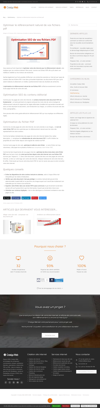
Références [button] (79, 7)
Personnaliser (75, 406)
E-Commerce (74, 90)
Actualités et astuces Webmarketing (32, 33)
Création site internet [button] (46, 7)
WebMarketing (74, 93)
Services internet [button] (61, 7)
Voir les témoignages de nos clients (50, 288)
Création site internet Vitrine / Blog (38, 361)
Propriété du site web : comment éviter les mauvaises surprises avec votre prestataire (81, 66)
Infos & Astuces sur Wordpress (79, 102)
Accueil (33, 7)
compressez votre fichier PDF (43, 147)
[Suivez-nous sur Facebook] (75, 1)
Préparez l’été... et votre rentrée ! (80, 61)
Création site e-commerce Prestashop (36, 372)
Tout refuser (65, 406)
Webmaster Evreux (76, 395)
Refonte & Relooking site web (37, 375)
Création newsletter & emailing (61, 367)
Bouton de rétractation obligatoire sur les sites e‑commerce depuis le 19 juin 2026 (82, 56)
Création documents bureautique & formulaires (62, 372)
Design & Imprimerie (58, 375)
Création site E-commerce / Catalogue (36, 364)
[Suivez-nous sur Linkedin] (80, 1)
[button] (50, 400)
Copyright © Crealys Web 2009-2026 (21, 395)
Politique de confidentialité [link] (89, 406)
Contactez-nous (50, 335)
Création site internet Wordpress (37, 367)
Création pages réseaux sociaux (61, 369)
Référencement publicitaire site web (62, 363)
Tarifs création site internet (36, 381)
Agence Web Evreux (64, 395)
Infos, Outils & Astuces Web (79, 87)
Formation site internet (59, 365)
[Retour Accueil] (11, 7)
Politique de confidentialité (50, 395)
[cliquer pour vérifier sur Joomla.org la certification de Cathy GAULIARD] (56, 280)
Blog (87, 7)
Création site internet (34, 359)
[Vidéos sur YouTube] (82, 1)
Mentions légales (37, 395)
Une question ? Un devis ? (86, 372)
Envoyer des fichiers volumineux (80, 136)
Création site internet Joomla (36, 369)
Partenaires (86, 395)
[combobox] (82, 25)
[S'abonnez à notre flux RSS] (84, 1)
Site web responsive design (36, 377)
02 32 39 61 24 (92, 1)
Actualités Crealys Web (77, 84)
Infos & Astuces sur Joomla (78, 96)
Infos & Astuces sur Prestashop (80, 99)
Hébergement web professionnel (37, 379)
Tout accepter (56, 406)
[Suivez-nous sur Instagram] (77, 1)
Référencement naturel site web (61, 361)
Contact (94, 7)
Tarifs (72, 7)
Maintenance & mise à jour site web (62, 359)
